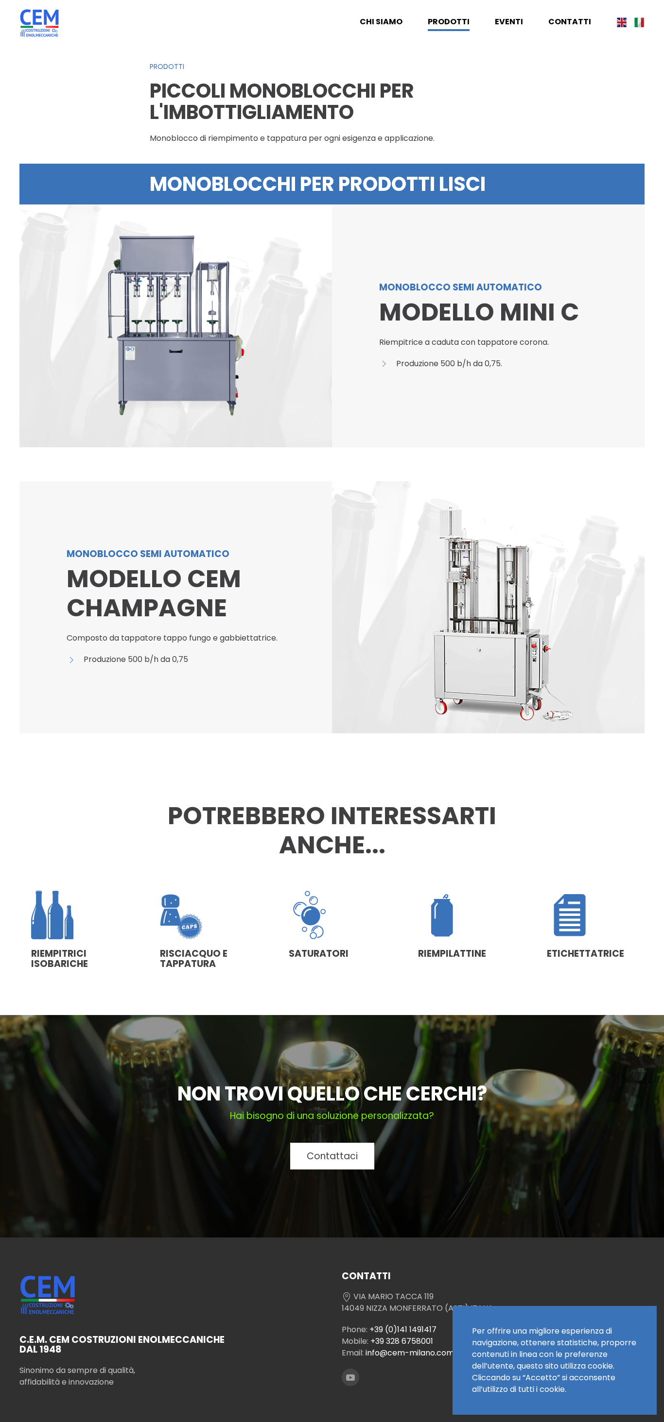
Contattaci (332, 1156)
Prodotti (449, 21)
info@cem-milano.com (410, 1352)
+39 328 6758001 (401, 1341)
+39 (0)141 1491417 (403, 1329)
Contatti (569, 21)
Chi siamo (381, 21)
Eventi (509, 21)
